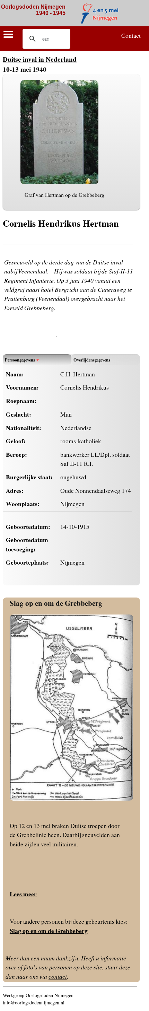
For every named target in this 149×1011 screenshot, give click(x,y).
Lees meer (23, 893)
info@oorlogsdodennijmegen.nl (33, 1002)
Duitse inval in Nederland (40, 59)
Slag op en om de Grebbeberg (56, 603)
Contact (131, 35)
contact (58, 976)
